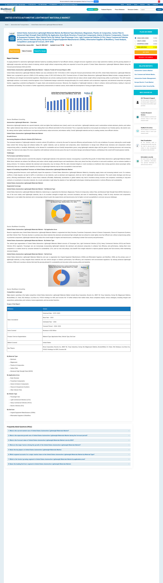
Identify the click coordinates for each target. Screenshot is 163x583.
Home (122, 4)
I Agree (96, 1)
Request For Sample (40, 51)
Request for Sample (146, 57)
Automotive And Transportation (20, 24)
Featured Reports (106, 9)
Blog (149, 4)
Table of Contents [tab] (27, 51)
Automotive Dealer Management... (146, 78)
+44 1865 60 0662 (42, 4)
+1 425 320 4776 (32, 4)
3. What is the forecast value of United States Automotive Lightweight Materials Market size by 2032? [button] (41, 440)
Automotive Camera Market (144, 70)
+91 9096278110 (53, 4)
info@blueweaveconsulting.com (69, 4)
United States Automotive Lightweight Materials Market (47, 24)
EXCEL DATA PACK (142, 47)
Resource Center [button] (133, 9)
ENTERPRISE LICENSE (142, 43)
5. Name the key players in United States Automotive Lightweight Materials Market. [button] (35, 450)
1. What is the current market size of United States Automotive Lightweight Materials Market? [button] (38, 431)
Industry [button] (92, 9)
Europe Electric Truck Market (144, 82)
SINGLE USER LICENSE (143, 38)
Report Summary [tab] (14, 51)
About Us (129, 4)
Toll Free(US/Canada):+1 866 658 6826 (16, 4)
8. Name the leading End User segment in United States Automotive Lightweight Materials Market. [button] (39, 464)
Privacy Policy (90, 1)
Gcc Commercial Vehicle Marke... (145, 74)
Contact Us (155, 4)
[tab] (69, 430)
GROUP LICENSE (141, 41)
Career (135, 4)
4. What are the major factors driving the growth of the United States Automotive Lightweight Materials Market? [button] (44, 445)
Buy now (146, 52)
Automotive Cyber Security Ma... (145, 86)
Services (142, 4)
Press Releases (120, 9)
